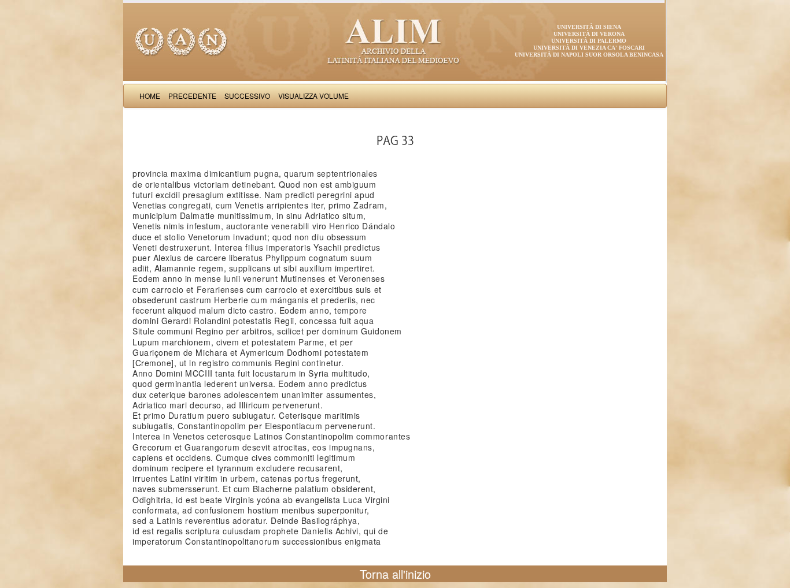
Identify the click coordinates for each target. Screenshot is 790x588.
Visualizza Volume (313, 96)
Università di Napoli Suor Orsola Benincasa (589, 54)
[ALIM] (395, 40)
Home (149, 96)
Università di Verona (589, 34)
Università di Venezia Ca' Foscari (589, 47)
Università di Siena (589, 27)
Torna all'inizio (395, 573)
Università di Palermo (588, 41)
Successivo (247, 96)
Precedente (192, 96)
